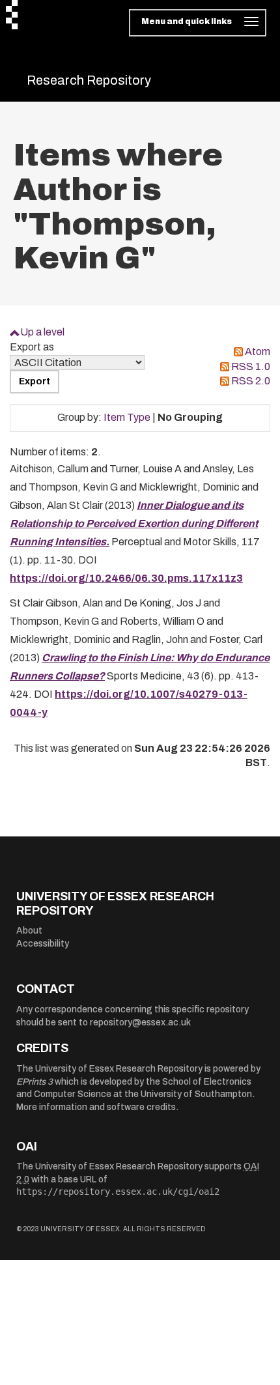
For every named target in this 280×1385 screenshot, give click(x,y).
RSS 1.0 (250, 366)
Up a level (42, 331)
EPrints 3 (34, 1082)
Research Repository (89, 80)
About (29, 930)
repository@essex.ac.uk (140, 1022)
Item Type (127, 417)
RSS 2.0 (250, 380)
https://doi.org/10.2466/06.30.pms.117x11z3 (126, 578)
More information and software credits (96, 1107)
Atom (257, 351)
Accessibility (42, 944)
